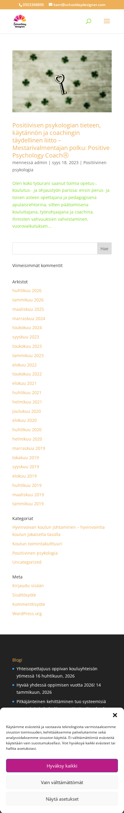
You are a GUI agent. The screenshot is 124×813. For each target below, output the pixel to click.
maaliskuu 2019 (28, 494)
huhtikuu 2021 (27, 392)
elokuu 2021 (24, 383)
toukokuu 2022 (27, 374)
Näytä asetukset (62, 799)
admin (40, 162)
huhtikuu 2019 (27, 485)
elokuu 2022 (24, 365)
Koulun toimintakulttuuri (37, 544)
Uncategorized (27, 562)
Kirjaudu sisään (28, 585)
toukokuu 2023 (27, 346)
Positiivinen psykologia (35, 553)
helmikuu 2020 (27, 439)
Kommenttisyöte (28, 604)
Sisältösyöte (24, 595)
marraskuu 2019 (28, 448)
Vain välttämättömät (62, 782)
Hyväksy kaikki (62, 766)
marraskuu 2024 (28, 318)
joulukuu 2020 (26, 411)
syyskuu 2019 (25, 466)
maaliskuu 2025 (28, 309)
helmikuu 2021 (27, 402)
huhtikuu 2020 (27, 429)
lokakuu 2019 (25, 457)
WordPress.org (27, 613)
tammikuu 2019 (28, 503)
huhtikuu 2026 (27, 290)
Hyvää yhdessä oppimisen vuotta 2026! (56, 685)
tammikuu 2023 (28, 355)
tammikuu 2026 (28, 300)
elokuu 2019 (24, 476)
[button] (115, 715)
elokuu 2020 (24, 420)
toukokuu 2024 (27, 327)
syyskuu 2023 (25, 337)
